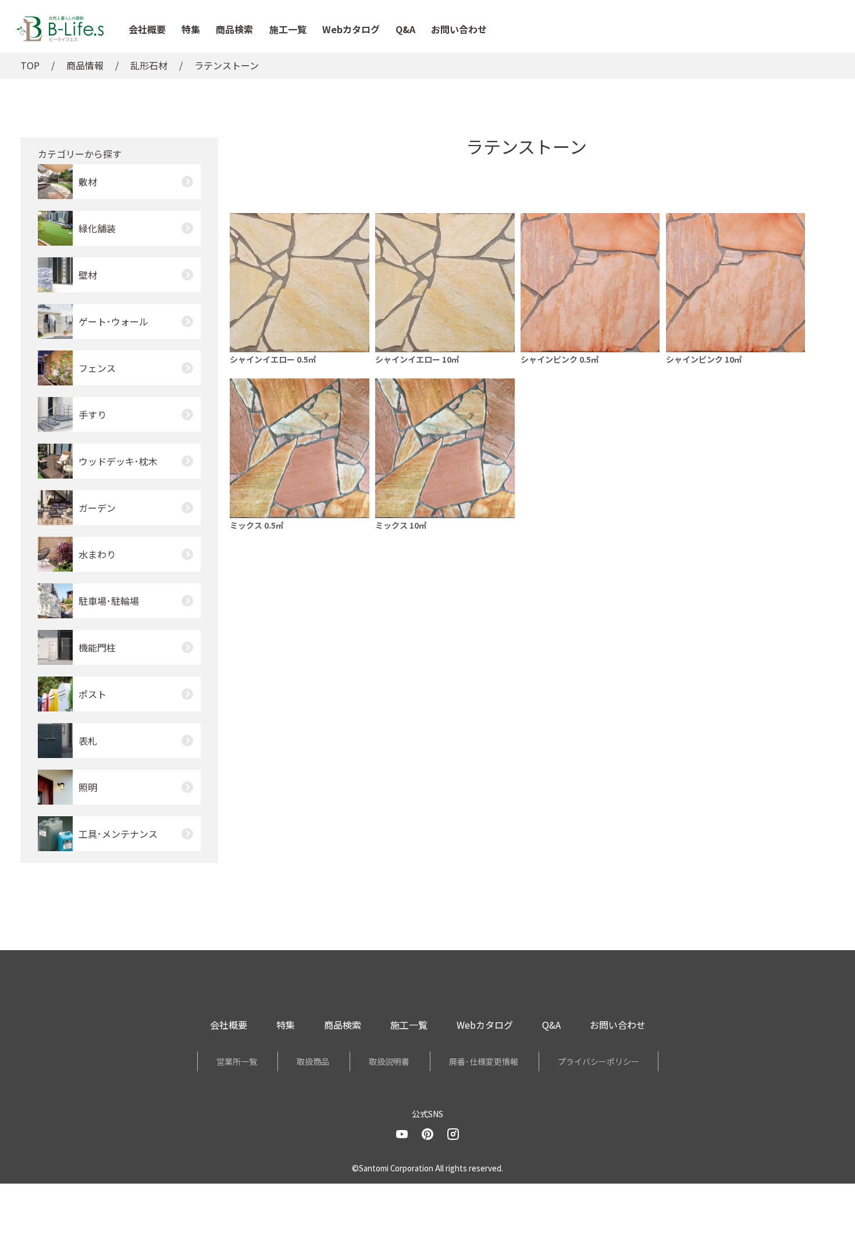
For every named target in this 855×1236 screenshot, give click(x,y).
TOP (30, 65)
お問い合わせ (459, 29)
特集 (190, 29)
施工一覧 (288, 29)
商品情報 (85, 65)
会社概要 (147, 29)
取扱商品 (313, 1061)
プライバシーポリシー (598, 1061)
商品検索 (234, 29)
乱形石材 (149, 65)
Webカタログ (351, 29)
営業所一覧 (236, 1061)
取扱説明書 (389, 1061)
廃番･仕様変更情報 (483, 1061)
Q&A (405, 29)
